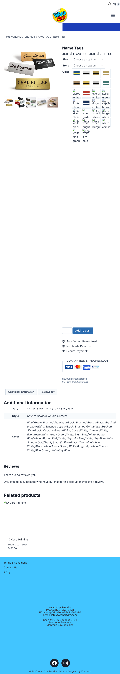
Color (65, 71)
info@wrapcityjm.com (64, 614)
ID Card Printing (18, 539)
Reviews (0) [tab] (48, 391)
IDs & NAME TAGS (80, 382)
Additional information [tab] (21, 391)
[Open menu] (112, 15)
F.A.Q (7, 572)
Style (65, 65)
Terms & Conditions (15, 562)
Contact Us (10, 567)
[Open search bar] (109, 3)
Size (65, 59)
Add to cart (82, 330)
